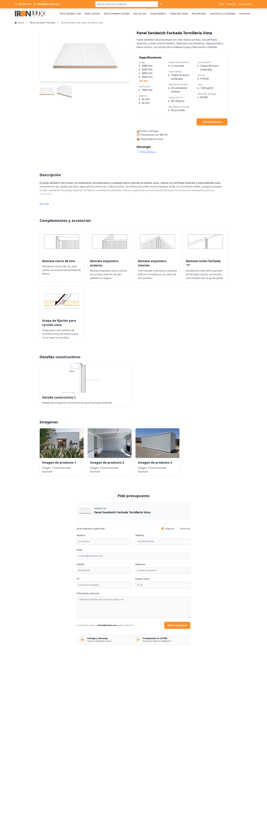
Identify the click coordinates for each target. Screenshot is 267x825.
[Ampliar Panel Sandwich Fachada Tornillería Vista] (85, 55)
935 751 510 (25, 4)
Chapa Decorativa (179, 13)
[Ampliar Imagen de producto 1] (62, 443)
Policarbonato (199, 13)
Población (140, 564)
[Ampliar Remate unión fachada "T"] (205, 241)
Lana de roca (139, 13)
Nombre (81, 535)
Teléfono (139, 535)
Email (79, 549)
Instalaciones (245, 4)
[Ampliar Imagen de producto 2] (109, 443)
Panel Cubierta (92, 13)
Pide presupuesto (212, 121)
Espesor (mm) (142, 578)
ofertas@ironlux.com (48, 4)
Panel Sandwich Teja (70, 13)
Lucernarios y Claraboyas (223, 13)
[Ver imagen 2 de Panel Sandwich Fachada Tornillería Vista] (64, 91)
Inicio (21, 22)
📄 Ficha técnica (146, 152)
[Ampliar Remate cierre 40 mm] (62, 241)
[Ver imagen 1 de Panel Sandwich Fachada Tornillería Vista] (47, 91)
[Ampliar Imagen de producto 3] (157, 443)
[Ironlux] (29, 13)
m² (78, 578)
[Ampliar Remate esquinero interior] (157, 241)
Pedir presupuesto (177, 625)
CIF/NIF (80, 564)
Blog (221, 4)
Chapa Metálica (158, 13)
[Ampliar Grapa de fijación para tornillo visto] (62, 301)
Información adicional (88, 593)
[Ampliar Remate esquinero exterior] (109, 241)
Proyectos (231, 4)
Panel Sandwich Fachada (116, 13)
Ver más (143, 80)
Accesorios (244, 13)
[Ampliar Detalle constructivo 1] (86, 378)
